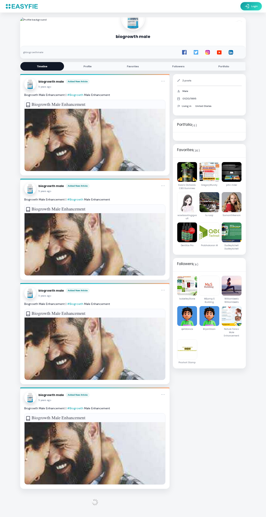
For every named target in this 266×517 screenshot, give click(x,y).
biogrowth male (51, 81)
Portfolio (223, 66)
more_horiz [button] (162, 81)
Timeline (42, 66)
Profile (88, 66)
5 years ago (44, 86)
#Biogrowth (75, 95)
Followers (178, 66)
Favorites (133, 66)
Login (251, 6)
